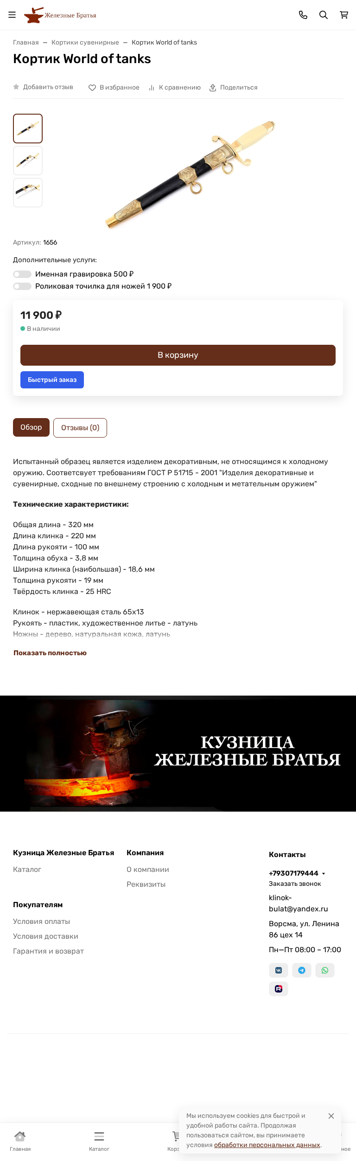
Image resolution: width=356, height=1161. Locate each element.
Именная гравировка (84, 274)
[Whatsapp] (325, 970)
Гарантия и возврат (48, 951)
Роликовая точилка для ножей (103, 286)
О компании (148, 869)
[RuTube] (278, 988)
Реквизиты (146, 884)
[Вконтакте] (278, 970)
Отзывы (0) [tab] (80, 427)
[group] (189, 176)
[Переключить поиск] (323, 14)
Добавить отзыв (48, 87)
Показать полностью (50, 653)
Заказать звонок (295, 884)
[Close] (331, 1116)
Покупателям (38, 905)
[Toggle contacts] (303, 14)
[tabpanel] (178, 557)
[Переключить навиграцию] (12, 14)
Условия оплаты (41, 921)
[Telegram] (302, 970)
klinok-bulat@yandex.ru (298, 903)
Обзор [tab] (31, 427)
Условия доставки (45, 936)
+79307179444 (293, 873)
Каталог (27, 869)
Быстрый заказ (52, 380)
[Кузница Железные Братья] (60, 14)
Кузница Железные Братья (63, 853)
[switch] (22, 274)
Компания (145, 853)
